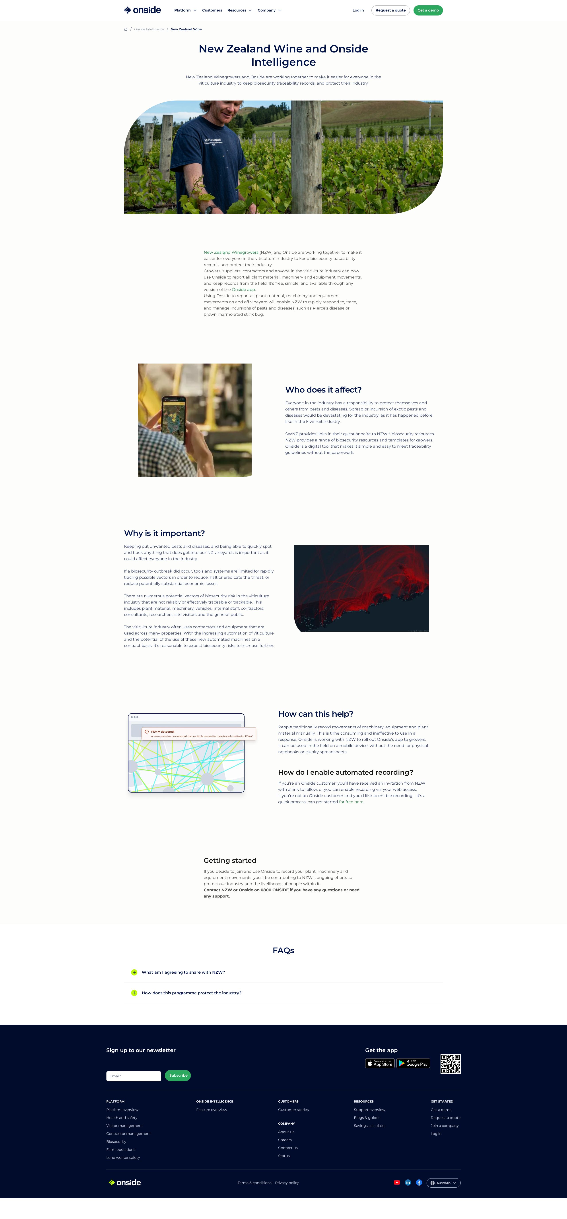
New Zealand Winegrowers (231, 252)
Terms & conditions (255, 1183)
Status (284, 1156)
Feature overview (211, 1110)
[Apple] (380, 1063)
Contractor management (128, 1134)
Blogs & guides (367, 1118)
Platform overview (122, 1110)
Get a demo (428, 10)
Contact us (288, 1148)
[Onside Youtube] (396, 1185)
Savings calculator (370, 1126)
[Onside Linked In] (408, 1185)
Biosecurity (116, 1142)
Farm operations (120, 1149)
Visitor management (124, 1126)
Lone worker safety (123, 1157)
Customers (212, 10)
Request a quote (391, 10)
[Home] (142, 10)
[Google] (413, 1063)
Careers (285, 1140)
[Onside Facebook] (419, 1185)
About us (286, 1132)
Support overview (369, 1110)
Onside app (243, 289)
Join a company (445, 1126)
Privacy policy (287, 1183)
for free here (350, 801)
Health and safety (122, 1118)
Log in (358, 10)
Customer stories (293, 1110)
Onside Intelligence (149, 29)
